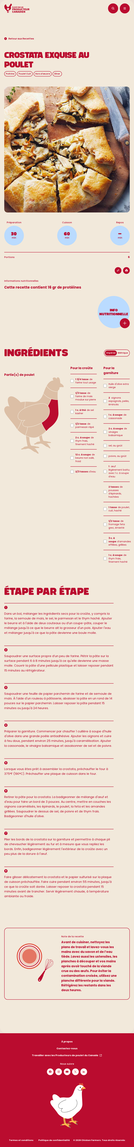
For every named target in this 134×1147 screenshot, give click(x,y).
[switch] (117, 353)
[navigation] (113, 8)
